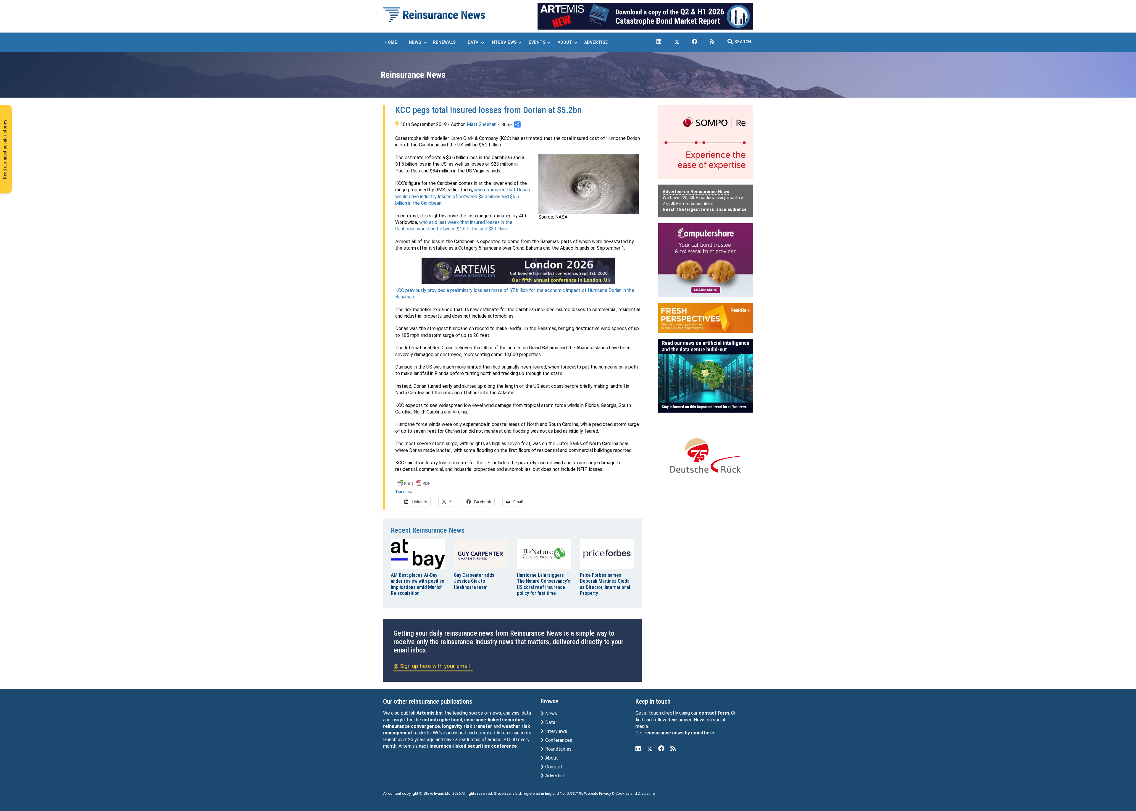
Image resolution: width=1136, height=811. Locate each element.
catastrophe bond (442, 720)
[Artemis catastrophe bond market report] (645, 16)
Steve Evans (433, 793)
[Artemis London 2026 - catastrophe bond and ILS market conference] (518, 271)
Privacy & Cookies (614, 793)
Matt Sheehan (481, 124)
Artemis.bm (430, 713)
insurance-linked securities (494, 720)
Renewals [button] (444, 42)
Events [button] (537, 42)
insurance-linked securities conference (473, 746)
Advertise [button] (596, 42)
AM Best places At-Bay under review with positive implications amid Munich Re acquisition (417, 584)
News (550, 713)
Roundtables (558, 749)
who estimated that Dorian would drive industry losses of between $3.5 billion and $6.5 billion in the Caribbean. (462, 196)
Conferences (558, 740)
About (551, 758)
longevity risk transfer (467, 726)
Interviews (555, 731)
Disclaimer (647, 793)
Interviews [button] (503, 42)
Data (549, 722)
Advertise (554, 775)
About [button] (565, 42)
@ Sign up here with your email (431, 666)
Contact (553, 767)
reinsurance (396, 726)
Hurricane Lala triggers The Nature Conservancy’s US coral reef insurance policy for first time (543, 584)
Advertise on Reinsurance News (696, 191)
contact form (714, 713)
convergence (425, 726)
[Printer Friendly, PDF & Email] (413, 483)
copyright (410, 793)
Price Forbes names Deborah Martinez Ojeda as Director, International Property (605, 584)
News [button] (415, 42)
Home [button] (391, 42)
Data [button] (473, 42)
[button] (739, 42)
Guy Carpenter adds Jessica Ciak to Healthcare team (474, 581)
